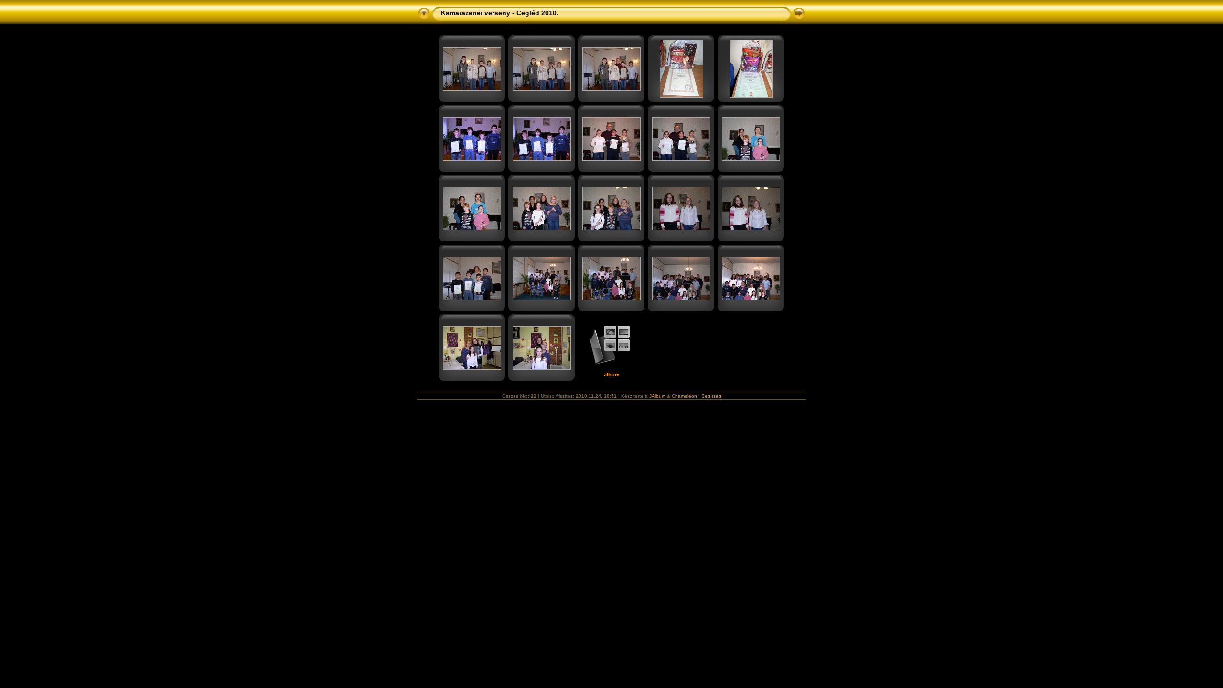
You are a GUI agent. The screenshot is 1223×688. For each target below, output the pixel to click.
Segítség (711, 395)
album (612, 374)
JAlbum (657, 395)
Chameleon (684, 395)
